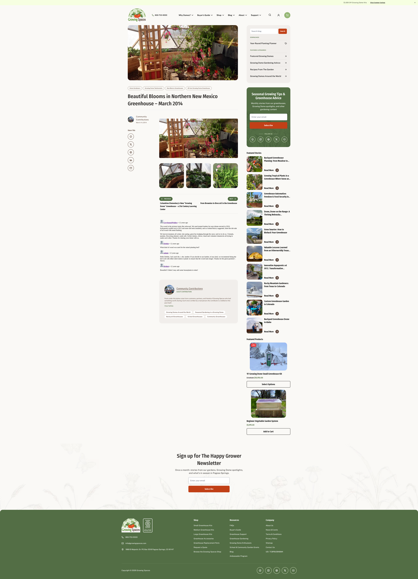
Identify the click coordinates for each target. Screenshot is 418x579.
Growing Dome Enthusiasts (240, 543)
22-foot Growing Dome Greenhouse (199, 88)
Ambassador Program (238, 556)
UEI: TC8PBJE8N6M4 (274, 552)
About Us (269, 525)
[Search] (270, 15)
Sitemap (269, 543)
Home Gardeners (135, 88)
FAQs (232, 525)
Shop (219, 15)
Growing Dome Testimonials (153, 88)
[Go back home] (131, 525)
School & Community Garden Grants (244, 547)
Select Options (268, 384)
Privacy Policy (271, 539)
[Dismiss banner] (415, 2)
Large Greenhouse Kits (203, 534)
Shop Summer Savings (222, 3)
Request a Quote (200, 547)
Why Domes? (185, 15)
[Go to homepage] (137, 15)
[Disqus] (198, 246)
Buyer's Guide (203, 15)
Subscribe (268, 125)
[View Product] (268, 404)
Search (282, 31)
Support (254, 15)
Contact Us (270, 547)
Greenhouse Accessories (204, 539)
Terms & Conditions (274, 534)
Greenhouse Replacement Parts (206, 543)
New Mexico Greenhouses (175, 88)
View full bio (168, 306)
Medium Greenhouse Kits (204, 530)
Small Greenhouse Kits (203, 525)
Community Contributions (189, 288)
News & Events (272, 530)
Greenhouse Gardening (239, 539)
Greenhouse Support (238, 534)
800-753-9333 (161, 15)
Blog (230, 15)
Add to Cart (268, 431)
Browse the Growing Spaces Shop (207, 552)
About (241, 15)
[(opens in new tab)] (147, 525)
